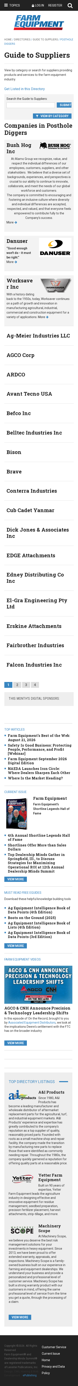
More (10, 222)
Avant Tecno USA (29, 393)
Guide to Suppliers (45, 39)
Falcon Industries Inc (34, 664)
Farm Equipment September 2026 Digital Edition (37, 761)
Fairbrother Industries (35, 645)
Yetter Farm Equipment (50, 1177)
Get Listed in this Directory (24, 89)
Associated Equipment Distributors (32, 1022)
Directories (22, 39)
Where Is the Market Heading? (35, 778)
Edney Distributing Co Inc (35, 577)
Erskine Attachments (34, 626)
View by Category (54, 116)
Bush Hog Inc (18, 148)
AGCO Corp (20, 355)
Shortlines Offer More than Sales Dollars (37, 847)
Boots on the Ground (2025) (32, 917)
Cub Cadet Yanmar (30, 510)
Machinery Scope (49, 1228)
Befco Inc (18, 413)
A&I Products (51, 1092)
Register (55, 5)
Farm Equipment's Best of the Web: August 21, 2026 (39, 737)
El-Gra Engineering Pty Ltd (36, 603)
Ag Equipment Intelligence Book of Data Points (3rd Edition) (39, 934)
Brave (14, 471)
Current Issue (51, 1353)
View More (15, 879)
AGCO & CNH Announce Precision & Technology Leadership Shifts (37, 1010)
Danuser (17, 240)
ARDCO (15, 374)
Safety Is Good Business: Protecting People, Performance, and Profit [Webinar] (40, 749)
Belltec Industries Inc (34, 432)
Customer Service (54, 1347)
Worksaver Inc (19, 283)
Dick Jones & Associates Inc (37, 532)
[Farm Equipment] (16, 814)
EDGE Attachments (30, 555)
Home (8, 39)
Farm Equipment (50, 798)
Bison (13, 452)
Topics (14, 5)
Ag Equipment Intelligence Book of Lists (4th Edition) (39, 925)
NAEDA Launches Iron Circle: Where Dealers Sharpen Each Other (39, 770)
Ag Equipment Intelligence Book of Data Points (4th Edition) (39, 910)
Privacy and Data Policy (53, 1367)
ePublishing (30, 1375)
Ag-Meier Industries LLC (38, 335)
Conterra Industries (31, 490)
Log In (39, 5)
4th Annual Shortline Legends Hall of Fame (39, 837)
